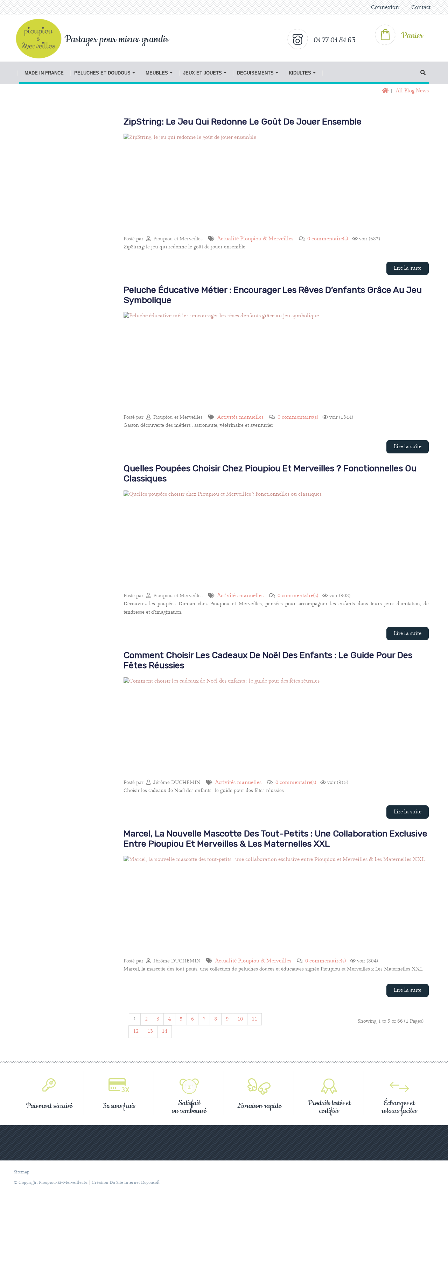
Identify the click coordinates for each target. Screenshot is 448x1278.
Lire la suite (407, 268)
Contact (420, 7)
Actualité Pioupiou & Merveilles (255, 239)
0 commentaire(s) (327, 239)
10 (240, 1019)
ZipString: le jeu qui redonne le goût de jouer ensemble (243, 121)
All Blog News (412, 91)
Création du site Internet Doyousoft (126, 1182)
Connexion (385, 7)
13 (150, 1031)
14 (164, 1031)
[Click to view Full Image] (282, 191)
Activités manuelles (240, 417)
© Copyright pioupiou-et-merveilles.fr (51, 1182)
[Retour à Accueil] (384, 91)
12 (136, 1031)
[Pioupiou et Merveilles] (42, 38)
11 (254, 1019)
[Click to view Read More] (266, 208)
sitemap (21, 1172)
